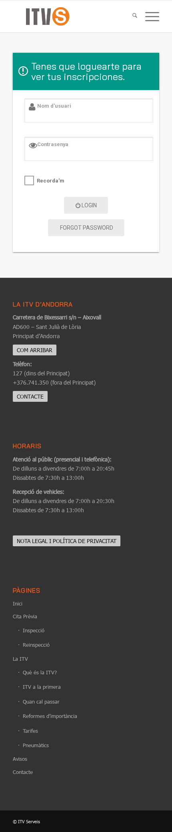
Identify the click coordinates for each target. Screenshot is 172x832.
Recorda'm (50, 181)
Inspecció (33, 630)
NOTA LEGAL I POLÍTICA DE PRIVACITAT (66, 541)
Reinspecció (36, 645)
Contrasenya (52, 144)
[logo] (71, 16)
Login (89, 205)
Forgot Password (86, 228)
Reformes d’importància (50, 716)
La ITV (20, 659)
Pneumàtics (36, 745)
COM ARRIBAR (34, 350)
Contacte (23, 772)
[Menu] (148, 16)
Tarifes (30, 731)
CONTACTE (30, 396)
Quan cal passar (41, 701)
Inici (17, 603)
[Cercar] (130, 16)
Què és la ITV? (40, 672)
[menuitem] (130, 16)
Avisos (20, 759)
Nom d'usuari (54, 106)
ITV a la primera (42, 687)
